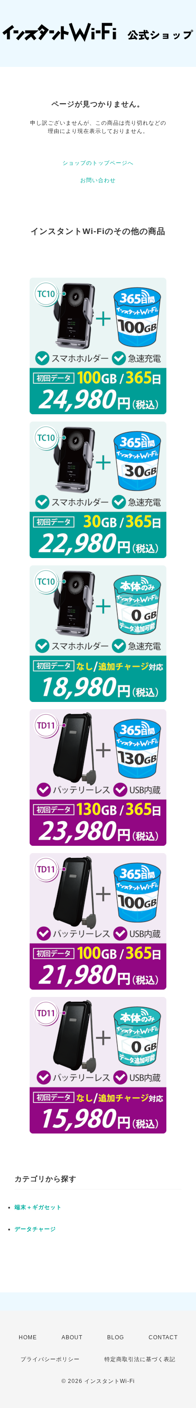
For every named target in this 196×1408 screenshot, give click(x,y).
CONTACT (163, 1337)
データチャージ (35, 1229)
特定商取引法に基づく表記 (139, 1359)
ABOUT (72, 1337)
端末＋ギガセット (38, 1207)
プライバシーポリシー (50, 1359)
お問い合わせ (98, 180)
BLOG (115, 1337)
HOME (28, 1337)
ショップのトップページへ (98, 163)
